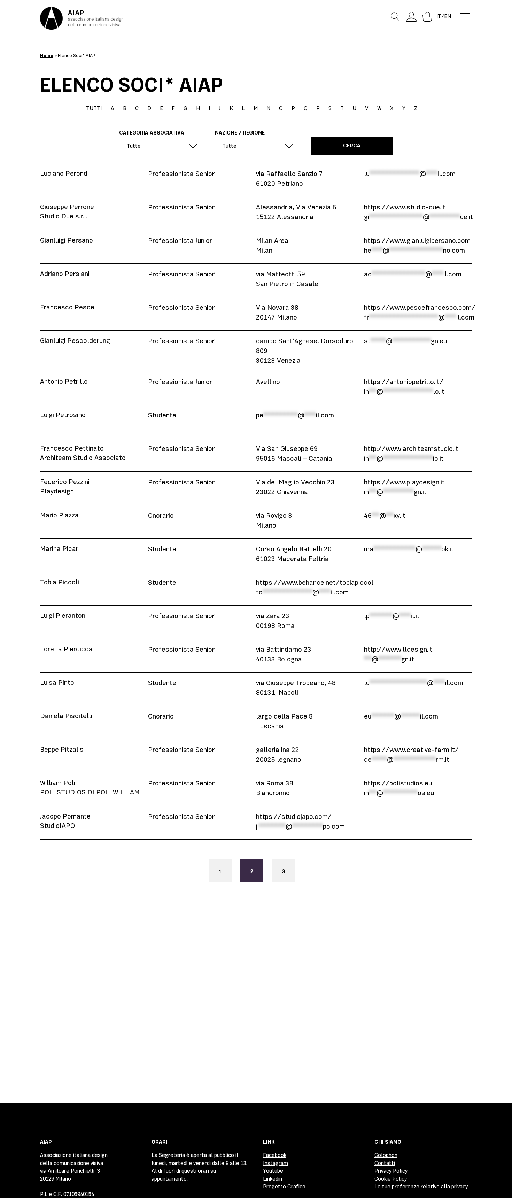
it (438, 16)
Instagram (275, 1163)
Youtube (273, 1171)
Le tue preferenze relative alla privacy (421, 1186)
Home (46, 55)
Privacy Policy (391, 1171)
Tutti (94, 108)
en (447, 16)
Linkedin (272, 1179)
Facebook (274, 1155)
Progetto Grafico (284, 1186)
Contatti (384, 1163)
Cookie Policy (390, 1179)
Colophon (385, 1155)
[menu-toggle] (465, 16)
